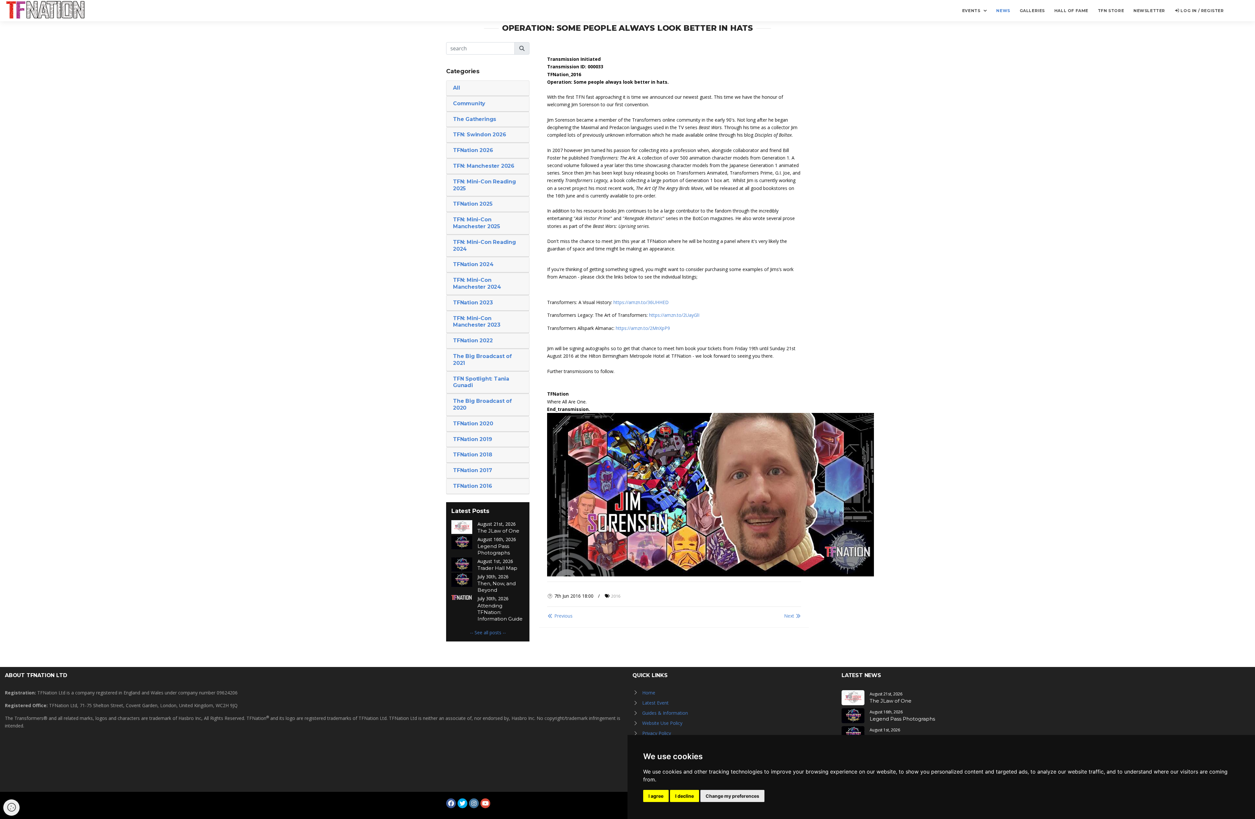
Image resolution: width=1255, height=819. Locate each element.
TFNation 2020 (473, 423)
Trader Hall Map (497, 568)
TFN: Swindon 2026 (479, 134)
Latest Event (655, 703)
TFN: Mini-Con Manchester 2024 (477, 283)
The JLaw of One (498, 531)
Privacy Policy (656, 733)
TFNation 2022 (473, 340)
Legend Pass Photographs (493, 549)
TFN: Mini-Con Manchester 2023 (476, 321)
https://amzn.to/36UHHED (641, 302)
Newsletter (1149, 10)
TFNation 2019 (472, 439)
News (1003, 10)
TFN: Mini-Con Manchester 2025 (476, 223)
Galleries (1032, 10)
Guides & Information (665, 713)
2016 (615, 596)
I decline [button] (684, 796)
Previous (563, 616)
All (456, 88)
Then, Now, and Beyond (496, 586)
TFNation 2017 (472, 470)
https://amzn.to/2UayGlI (674, 315)
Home (648, 693)
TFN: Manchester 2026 (483, 166)
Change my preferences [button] (732, 796)
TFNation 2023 (473, 302)
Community (469, 103)
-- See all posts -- (488, 632)
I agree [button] (655, 796)
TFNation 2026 (473, 150)
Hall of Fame (1071, 10)
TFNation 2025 (472, 204)
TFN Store (1111, 10)
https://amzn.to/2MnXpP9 (643, 328)
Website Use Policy (662, 723)
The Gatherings (474, 119)
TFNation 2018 (472, 455)
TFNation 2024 (473, 264)
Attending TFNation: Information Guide (500, 612)
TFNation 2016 (472, 486)
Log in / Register (1202, 10)
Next (789, 616)
